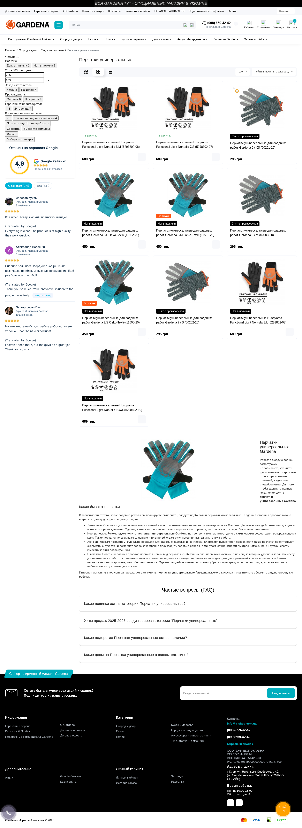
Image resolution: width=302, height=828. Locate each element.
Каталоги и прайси (137, 11)
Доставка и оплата (17, 11)
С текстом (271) (18, 185)
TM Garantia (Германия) (187, 740)
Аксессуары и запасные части (191, 735)
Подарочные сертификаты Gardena (29, 736)
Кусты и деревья (182, 724)
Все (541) (43, 185)
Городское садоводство (187, 730)
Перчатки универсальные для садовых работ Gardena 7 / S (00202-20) (184, 320)
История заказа (126, 782)
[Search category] (185, 25)
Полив (120, 736)
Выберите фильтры (37, 128)
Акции (232, 11)
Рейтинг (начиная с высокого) (272, 71)
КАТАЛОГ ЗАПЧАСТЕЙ (169, 11)
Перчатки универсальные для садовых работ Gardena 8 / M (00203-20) (258, 233)
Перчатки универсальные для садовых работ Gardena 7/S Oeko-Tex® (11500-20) (111, 320)
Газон (120, 731)
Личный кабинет (127, 777)
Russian (284, 11)
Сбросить (13, 128)
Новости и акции (93, 11)
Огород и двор (126, 726)
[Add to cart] (142, 157)
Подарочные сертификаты (206, 11)
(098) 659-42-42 (218, 23)
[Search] (191, 25)
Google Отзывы (70, 776)
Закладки (177, 776)
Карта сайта (68, 781)
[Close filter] (17, 57)
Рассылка (177, 781)
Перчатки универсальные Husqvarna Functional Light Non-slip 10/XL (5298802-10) (112, 408)
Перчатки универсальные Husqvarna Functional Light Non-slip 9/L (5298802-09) (258, 320)
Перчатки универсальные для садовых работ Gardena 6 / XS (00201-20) (258, 145)
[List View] (86, 72)
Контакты (114, 11)
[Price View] (110, 72)
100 (241, 71)
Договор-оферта (71, 735)
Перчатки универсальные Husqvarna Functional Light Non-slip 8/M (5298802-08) (111, 144)
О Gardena (70, 11)
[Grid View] (98, 72)
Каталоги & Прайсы (18, 731)
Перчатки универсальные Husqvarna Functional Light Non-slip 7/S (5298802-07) (184, 144)
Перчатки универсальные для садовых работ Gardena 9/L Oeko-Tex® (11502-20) (110, 233)
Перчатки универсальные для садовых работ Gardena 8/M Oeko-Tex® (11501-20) (185, 233)
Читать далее (43, 295)
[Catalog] (58, 25)
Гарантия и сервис (46, 11)
